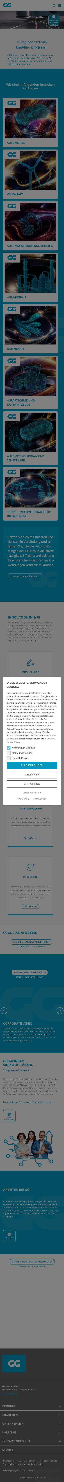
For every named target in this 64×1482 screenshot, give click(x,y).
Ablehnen (32, 774)
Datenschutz (40, 799)
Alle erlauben (32, 765)
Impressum (23, 799)
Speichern (32, 784)
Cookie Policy (13, 742)
